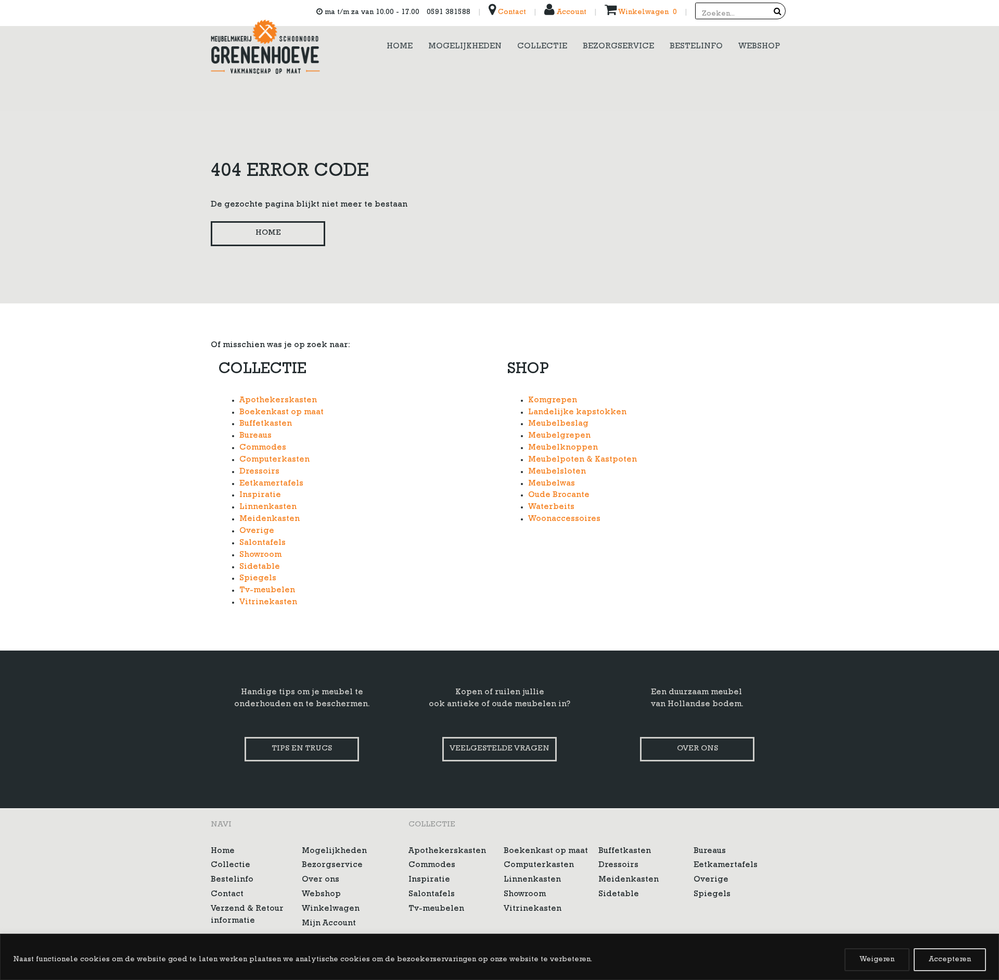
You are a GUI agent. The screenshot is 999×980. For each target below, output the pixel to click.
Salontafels (262, 543)
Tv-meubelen (267, 591)
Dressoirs (259, 472)
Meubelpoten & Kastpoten (582, 460)
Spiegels (257, 579)
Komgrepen (552, 401)
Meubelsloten (557, 472)
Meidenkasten (269, 519)
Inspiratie (260, 495)
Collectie (230, 865)
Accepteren (950, 959)
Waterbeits (551, 507)
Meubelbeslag (558, 424)
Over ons (697, 749)
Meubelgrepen (559, 436)
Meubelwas (551, 484)
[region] (499, 957)
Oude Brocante (559, 495)
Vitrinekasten (268, 603)
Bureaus (255, 436)
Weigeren (877, 959)
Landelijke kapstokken (577, 413)
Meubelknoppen (563, 448)
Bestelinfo (232, 880)
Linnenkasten (268, 507)
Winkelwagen (331, 909)
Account (570, 12)
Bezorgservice (332, 865)
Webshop (321, 894)
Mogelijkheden (334, 851)
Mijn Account (329, 924)
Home (268, 233)
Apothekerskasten (278, 401)
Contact (511, 12)
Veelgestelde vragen (499, 749)
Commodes (262, 448)
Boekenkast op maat (281, 413)
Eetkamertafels (271, 484)
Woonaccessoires (564, 519)
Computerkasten (274, 460)
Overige (256, 531)
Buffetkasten (265, 424)
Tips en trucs (302, 749)
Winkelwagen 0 (647, 12)
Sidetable (259, 567)
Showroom (260, 555)
